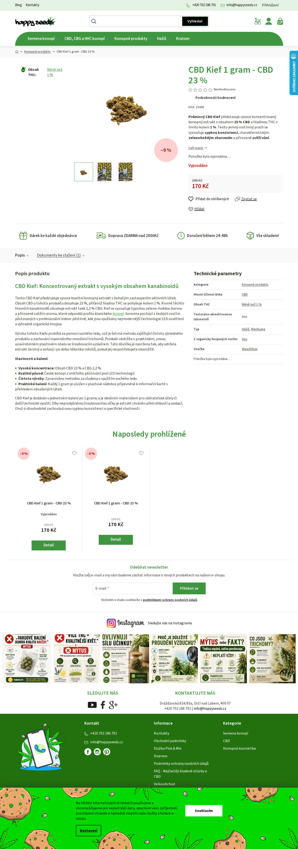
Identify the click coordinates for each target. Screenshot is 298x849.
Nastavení (88, 830)
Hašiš (245, 329)
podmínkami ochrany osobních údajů (170, 600)
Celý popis (195, 148)
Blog (18, 5)
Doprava (160, 756)
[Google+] (113, 704)
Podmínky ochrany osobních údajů (181, 763)
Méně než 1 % (252, 304)
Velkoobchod (164, 784)
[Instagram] (97, 751)
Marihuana (258, 329)
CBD (245, 294)
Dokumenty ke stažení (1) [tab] (59, 255)
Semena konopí (235, 733)
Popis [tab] (20, 255)
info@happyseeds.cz (242, 5)
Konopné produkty (255, 284)
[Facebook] (103, 704)
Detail (49, 545)
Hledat (195, 21)
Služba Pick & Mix (167, 748)
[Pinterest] (108, 753)
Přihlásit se (189, 588)
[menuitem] (42, 39)
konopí (118, 313)
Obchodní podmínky (170, 740)
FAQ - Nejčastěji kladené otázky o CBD (180, 774)
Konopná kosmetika (239, 748)
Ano (244, 339)
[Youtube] (92, 704)
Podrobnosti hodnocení (216, 97)
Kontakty (32, 5)
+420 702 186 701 (204, 5)
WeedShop (249, 349)
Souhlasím (204, 810)
